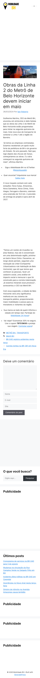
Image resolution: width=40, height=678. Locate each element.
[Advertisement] (20, 35)
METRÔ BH (11, 333)
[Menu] (34, 6)
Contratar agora (25, 326)
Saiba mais (20, 178)
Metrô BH (10, 336)
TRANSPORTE (23, 333)
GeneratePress (20, 675)
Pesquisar (30, 478)
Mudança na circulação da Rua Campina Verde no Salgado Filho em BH (18, 570)
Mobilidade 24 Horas (20, 315)
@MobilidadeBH (20, 170)
